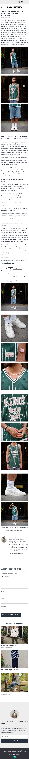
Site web (3, 606)
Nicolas (2, 670)
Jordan (2, 647)
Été (10, 17)
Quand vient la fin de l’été (9, 645)
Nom (2, 591)
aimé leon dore (17, 269)
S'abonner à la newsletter (8, 2)
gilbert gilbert (15, 281)
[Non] (27, 753)
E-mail (3, 598)
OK (15, 756)
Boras (2, 17)
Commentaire (5, 576)
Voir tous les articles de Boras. (16, 553)
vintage (7, 273)
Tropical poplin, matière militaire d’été (13, 693)
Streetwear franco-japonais (10, 669)
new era (10, 267)
